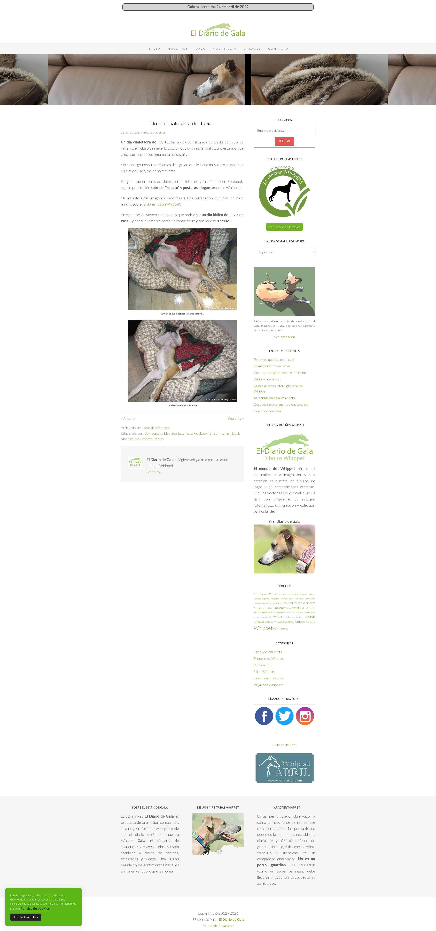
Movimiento (143, 439)
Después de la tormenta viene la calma (281, 404)
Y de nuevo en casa (267, 411)
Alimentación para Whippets (274, 398)
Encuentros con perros (271, 603)
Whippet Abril (284, 337)
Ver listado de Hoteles (284, 227)
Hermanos (281, 612)
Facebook (200, 433)
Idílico (213, 433)
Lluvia (236, 433)
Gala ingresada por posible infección (280, 372)
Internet (225, 433)
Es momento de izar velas (272, 366)
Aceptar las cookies (26, 917)
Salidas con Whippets (274, 622)
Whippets (280, 629)
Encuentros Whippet (286, 607)
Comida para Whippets (292, 598)
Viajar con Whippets (268, 685)
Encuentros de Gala (263, 608)
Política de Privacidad (218, 925)
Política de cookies (35, 908)
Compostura (153, 433)
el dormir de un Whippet (161, 204)
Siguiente (234, 418)
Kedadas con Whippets (293, 617)
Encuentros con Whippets (298, 603)
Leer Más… (154, 472)
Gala (302, 608)
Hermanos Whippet (294, 612)
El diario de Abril (284, 745)
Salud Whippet (264, 672)
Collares (311, 594)
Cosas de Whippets (156, 428)
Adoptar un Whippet (266, 593)
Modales (127, 439)
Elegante (170, 433)
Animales (282, 594)
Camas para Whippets (297, 594)
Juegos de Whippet (271, 616)
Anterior (129, 418)
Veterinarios (310, 622)
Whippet (263, 628)
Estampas (185, 433)
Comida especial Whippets (266, 598)
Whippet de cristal (267, 379)
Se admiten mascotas (269, 678)
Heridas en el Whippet (265, 612)
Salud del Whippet (294, 621)
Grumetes (310, 608)
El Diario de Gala (218, 29)
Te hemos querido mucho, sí (274, 359)
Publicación (262, 665)
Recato (159, 439)
